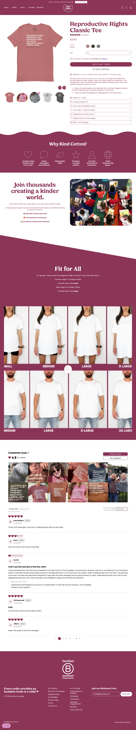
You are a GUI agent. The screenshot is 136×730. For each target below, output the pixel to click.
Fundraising (74, 699)
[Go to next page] (80, 638)
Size (71, 53)
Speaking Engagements (75, 703)
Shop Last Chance (81, 2)
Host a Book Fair (76, 710)
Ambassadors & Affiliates (76, 692)
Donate (32, 7)
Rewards (40, 7)
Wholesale (74, 696)
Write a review (115, 454)
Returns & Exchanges (56, 691)
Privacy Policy (53, 700)
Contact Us (52, 706)
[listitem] (18, 472)
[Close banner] (134, 2)
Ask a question (115, 458)
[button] (126, 7)
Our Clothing (75, 688)
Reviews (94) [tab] (13, 509)
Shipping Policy (54, 694)
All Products (52, 688)
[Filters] (112, 509)
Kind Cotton (14, 722)
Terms (50, 703)
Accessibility (53, 697)
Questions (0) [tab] (25, 509)
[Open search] (106, 509)
